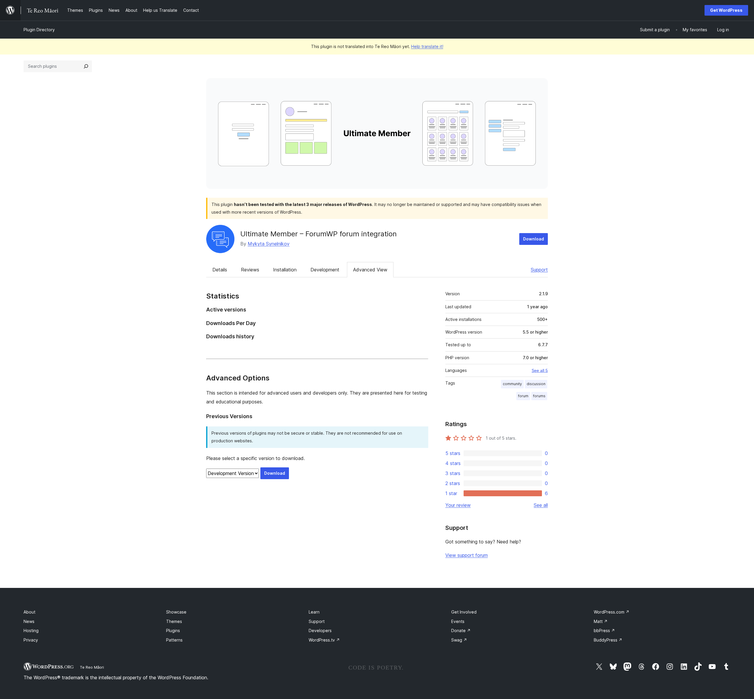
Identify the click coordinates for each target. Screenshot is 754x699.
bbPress (604, 630)
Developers (320, 630)
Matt (601, 621)
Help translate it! (427, 46)
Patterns (174, 639)
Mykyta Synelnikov (269, 244)
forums (539, 396)
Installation (285, 270)
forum (523, 396)
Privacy (31, 639)
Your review (458, 505)
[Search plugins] (86, 66)
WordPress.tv (324, 639)
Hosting (31, 630)
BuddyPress (608, 639)
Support (539, 270)
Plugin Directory (39, 29)
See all (541, 505)
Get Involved (464, 611)
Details (219, 270)
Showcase (176, 611)
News (29, 621)
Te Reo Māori (92, 667)
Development (324, 270)
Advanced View (370, 270)
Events (457, 621)
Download (533, 238)
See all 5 (540, 370)
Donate (461, 630)
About (29, 611)
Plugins (173, 630)
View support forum (466, 555)
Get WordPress (726, 10)
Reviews (250, 270)
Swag (459, 639)
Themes (174, 621)
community (512, 384)
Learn (314, 611)
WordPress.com (611, 611)
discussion (536, 384)
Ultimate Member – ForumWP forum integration (318, 234)
